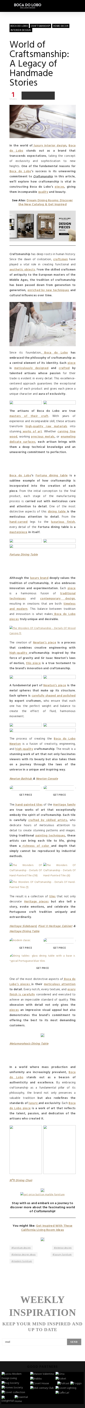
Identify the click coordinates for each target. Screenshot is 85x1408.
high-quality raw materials (46, 426)
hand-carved (18, 522)
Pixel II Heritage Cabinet (55, 926)
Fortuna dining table (52, 475)
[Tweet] (34, 95)
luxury (33, 1103)
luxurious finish (63, 522)
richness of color (36, 846)
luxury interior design (50, 145)
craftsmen (60, 259)
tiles (52, 896)
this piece (33, 663)
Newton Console (47, 778)
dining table (57, 511)
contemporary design (57, 598)
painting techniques (50, 835)
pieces (59, 186)
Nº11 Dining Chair (20, 1180)
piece (72, 363)
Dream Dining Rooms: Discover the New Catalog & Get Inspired (45, 202)
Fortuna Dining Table (23, 554)
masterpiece (18, 532)
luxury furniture (63, 1255)
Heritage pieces (36, 901)
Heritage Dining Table (24, 931)
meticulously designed (31, 368)
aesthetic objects (22, 269)
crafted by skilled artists (47, 820)
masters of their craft (28, 416)
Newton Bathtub (21, 778)
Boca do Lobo (20, 171)
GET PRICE (25, 795)
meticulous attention (60, 984)
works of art (31, 431)
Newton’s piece (44, 642)
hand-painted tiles (28, 804)
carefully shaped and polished (54, 695)
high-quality (19, 653)
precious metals (42, 436)
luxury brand (39, 578)
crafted (64, 368)
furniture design (22, 1248)
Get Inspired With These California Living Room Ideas (47, 1228)
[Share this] (26, 95)
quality (43, 192)
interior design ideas (24, 1255)
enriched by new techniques (48, 290)
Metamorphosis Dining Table (29, 1043)
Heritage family (64, 804)
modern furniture (22, 1261)
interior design (64, 1248)
